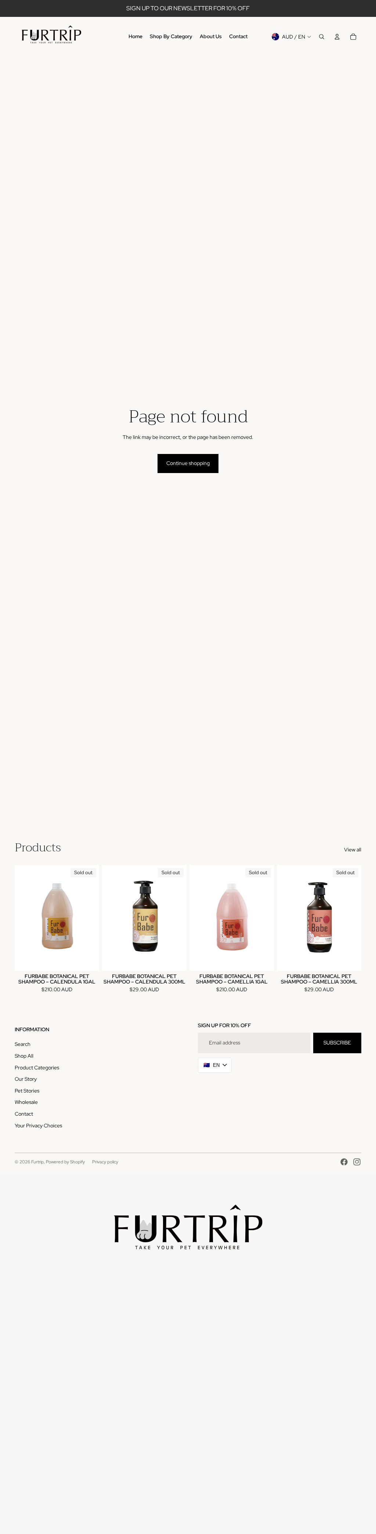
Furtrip (37, 1162)
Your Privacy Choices (38, 1125)
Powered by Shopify (65, 1162)
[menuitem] (135, 37)
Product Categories (37, 1067)
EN (211, 1065)
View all (352, 849)
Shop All (24, 1056)
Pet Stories (27, 1090)
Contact (24, 1113)
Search (22, 1044)
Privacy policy (105, 1162)
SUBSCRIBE (337, 1042)
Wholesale (26, 1102)
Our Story (26, 1079)
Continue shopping (188, 463)
